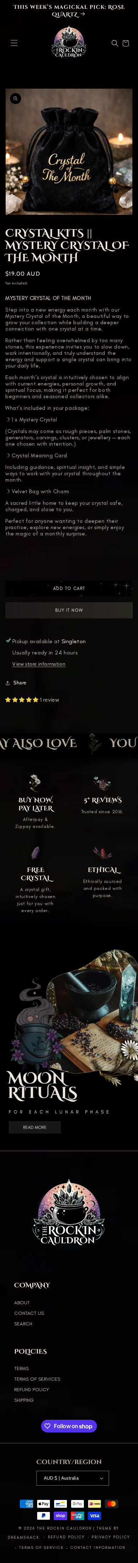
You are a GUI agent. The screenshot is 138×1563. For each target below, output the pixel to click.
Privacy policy (111, 1537)
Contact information (98, 1547)
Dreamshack (24, 1537)
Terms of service (41, 1547)
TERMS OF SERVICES (37, 1379)
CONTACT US (29, 1313)
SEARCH (23, 1324)
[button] (14, 43)
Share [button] (20, 682)
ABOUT (22, 1303)
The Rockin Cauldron (64, 1528)
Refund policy (66, 1537)
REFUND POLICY (31, 1390)
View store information (38, 664)
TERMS (21, 1368)
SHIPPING (24, 1400)
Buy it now (69, 612)
